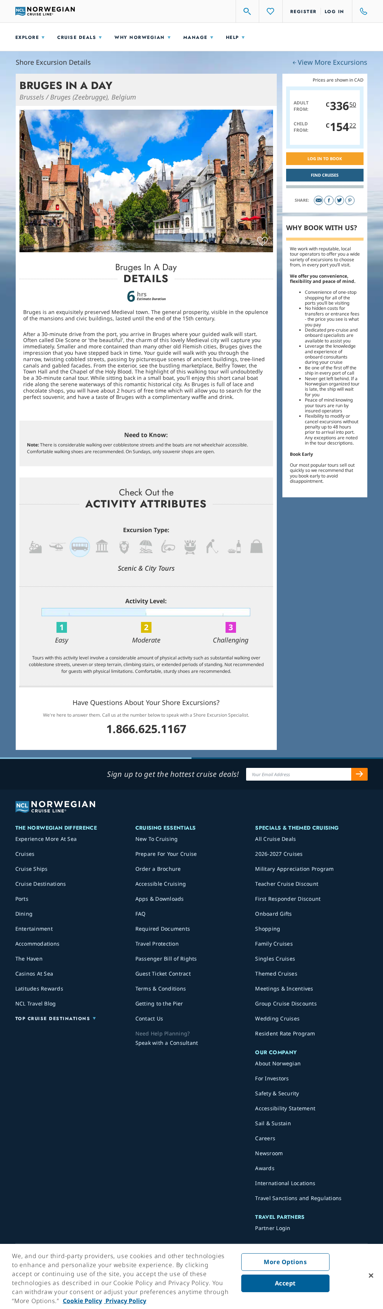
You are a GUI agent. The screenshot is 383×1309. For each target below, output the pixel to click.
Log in (334, 12)
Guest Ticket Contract (163, 973)
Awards (265, 1168)
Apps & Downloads (159, 898)
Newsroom (269, 1153)
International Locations (285, 1183)
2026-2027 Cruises (279, 853)
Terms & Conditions (160, 988)
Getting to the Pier (159, 1003)
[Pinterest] (350, 200)
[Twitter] (339, 200)
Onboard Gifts (273, 913)
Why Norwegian (139, 37)
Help (232, 37)
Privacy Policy (125, 1301)
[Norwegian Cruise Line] (45, 11)
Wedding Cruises (277, 1018)
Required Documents (162, 928)
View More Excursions (332, 62)
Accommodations (37, 943)
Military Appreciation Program (294, 868)
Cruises (25, 853)
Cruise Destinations (40, 883)
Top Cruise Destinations (53, 1018)
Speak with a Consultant (166, 1042)
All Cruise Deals (275, 838)
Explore (27, 37)
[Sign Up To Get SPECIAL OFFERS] (359, 774)
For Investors (272, 1078)
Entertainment (34, 928)
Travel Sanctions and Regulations (298, 1198)
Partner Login (272, 1228)
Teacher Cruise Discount (286, 883)
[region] (191, 1276)
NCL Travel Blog (35, 1003)
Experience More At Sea (46, 838)
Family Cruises (274, 943)
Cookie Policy (82, 1301)
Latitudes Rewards (39, 988)
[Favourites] (270, 11)
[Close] (371, 1275)
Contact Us (149, 1018)
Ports (21, 898)
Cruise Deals (76, 37)
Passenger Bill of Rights (166, 958)
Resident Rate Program (285, 1033)
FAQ (140, 913)
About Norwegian (278, 1063)
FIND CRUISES (324, 175)
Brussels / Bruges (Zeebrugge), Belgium (77, 96)
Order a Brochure (158, 868)
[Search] (247, 11)
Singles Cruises (275, 958)
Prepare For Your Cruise (166, 853)
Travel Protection (157, 943)
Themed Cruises (276, 973)
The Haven (29, 958)
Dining (24, 913)
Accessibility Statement (285, 1108)
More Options (285, 1262)
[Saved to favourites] (262, 241)
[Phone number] (360, 11)
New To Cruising (156, 838)
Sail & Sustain (273, 1123)
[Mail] (318, 200)
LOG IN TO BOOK (324, 158)
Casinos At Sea (34, 973)
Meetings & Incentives (284, 988)
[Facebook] (329, 200)
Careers (265, 1138)
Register (303, 12)
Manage (195, 37)
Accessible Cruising (160, 883)
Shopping (267, 928)
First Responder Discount (288, 898)
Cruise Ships (31, 868)
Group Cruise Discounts (286, 1003)
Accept (285, 1283)
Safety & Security (277, 1093)
